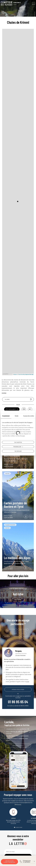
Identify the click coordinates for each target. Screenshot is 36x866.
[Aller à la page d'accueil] (6, 3)
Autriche (18, 591)
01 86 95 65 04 (18, 701)
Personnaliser (17, 446)
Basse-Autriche (23, 629)
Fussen (12, 643)
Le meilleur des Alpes (17, 558)
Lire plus (4, 393)
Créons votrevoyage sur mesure (9, 861)
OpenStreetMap (21, 374)
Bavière (23, 633)
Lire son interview (20, 655)
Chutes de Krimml (27, 636)
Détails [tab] (16, 416)
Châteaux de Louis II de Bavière (11, 636)
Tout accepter (18, 442)
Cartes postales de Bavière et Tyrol (15, 504)
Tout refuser (18, 451)
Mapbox (15, 374)
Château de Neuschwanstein (13, 640)
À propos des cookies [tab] (28, 416)
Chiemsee (26, 640)
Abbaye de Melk (21, 643)
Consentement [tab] (6, 416)
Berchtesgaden (13, 633)
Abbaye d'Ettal (11, 629)
